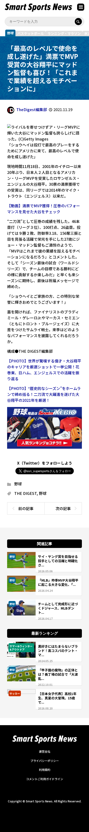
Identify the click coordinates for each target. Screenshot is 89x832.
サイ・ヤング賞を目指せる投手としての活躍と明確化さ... (58, 560)
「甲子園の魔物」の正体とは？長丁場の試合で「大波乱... (58, 674)
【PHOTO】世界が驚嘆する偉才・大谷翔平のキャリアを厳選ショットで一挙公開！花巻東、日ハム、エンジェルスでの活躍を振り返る (44, 369)
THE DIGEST (25, 493)
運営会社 (44, 751)
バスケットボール (30, 33)
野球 (10, 33)
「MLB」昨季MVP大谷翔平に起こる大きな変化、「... (58, 582)
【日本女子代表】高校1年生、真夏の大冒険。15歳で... (57, 698)
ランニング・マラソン (64, 33)
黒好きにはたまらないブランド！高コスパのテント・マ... (58, 650)
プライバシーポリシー (44, 761)
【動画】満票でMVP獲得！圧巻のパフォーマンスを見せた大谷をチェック (43, 208)
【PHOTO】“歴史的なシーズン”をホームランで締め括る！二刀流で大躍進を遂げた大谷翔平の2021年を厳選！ (44, 394)
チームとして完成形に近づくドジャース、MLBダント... (58, 608)
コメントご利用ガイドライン (44, 779)
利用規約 (44, 770)
